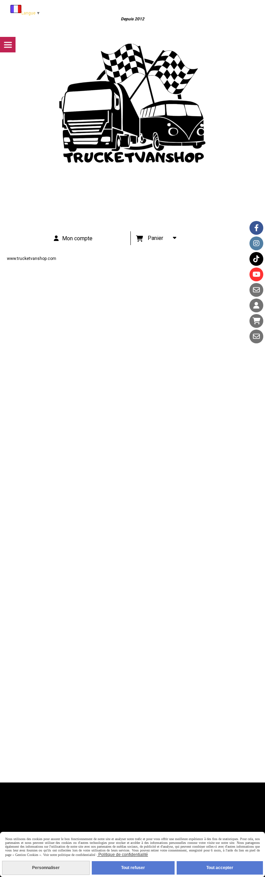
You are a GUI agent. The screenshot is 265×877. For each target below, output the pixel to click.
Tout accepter (219, 867)
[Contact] (256, 290)
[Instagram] (256, 243)
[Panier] (256, 321)
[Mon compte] (256, 305)
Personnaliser (46, 867)
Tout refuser (133, 867)
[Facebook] (256, 228)
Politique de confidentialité (122, 854)
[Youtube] (256, 274)
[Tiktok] (256, 259)
